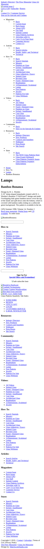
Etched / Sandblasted (14, 238)
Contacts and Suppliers (15, 325)
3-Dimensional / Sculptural (16, 255)
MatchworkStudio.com (19, 547)
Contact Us (5, 13)
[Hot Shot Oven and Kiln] (11, 292)
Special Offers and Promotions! (22, 277)
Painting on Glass (12, 236)
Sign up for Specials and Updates (14, 15)
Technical (9, 463)
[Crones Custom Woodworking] (14, 289)
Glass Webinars (12, 266)
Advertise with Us (13, 485)
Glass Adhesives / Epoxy (15, 245)
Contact (20, 540)
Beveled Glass (11, 249)
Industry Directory (8, 2)
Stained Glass (11, 247)
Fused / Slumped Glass (15, 251)
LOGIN (9, 307)
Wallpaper (10, 327)
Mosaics (9, 234)
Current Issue (11, 472)
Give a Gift (5, 9)
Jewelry (9, 262)
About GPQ (10, 477)
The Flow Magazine (23, 2)
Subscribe (15, 9)
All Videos (10, 385)
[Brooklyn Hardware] (9, 285)
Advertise (28, 540)
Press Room (10, 329)
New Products (11, 323)
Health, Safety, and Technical (17, 461)
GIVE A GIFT (11, 304)
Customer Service (18, 13)
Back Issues (10, 474)
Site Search (10, 331)
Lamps (8, 258)
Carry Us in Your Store (15, 488)
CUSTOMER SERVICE (15, 309)
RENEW (9, 302)
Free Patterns (11, 260)
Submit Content (12, 481)
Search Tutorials (12, 231)
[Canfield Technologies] (10, 287)
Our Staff (9, 479)
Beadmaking (11, 253)
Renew (22, 9)
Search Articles (11, 458)
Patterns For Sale (12, 264)
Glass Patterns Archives (15, 483)
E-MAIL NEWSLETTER (16, 311)
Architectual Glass (13, 242)
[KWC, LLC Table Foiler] (11, 294)
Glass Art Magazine (25, 545)
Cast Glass (10, 240)
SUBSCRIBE (11, 300)
